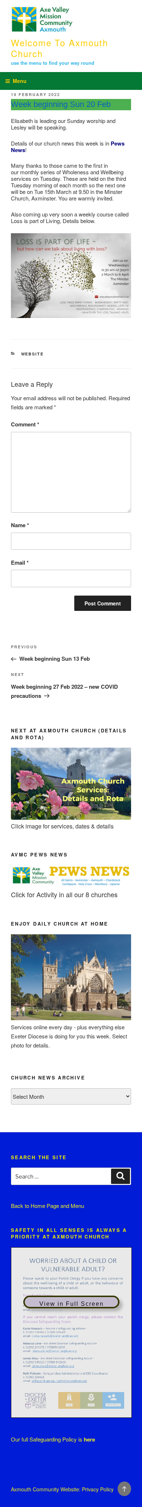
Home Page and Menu (57, 1205)
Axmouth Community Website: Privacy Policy (62, 1489)
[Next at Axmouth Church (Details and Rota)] (71, 817)
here (89, 1439)
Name (20, 525)
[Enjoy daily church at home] (71, 1018)
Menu (20, 80)
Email (20, 562)
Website (32, 354)
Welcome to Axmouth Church (59, 48)
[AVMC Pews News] (71, 885)
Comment (25, 424)
